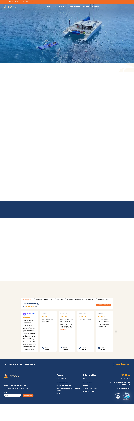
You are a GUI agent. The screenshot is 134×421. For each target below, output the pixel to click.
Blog (58, 418)
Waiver (85, 403)
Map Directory (87, 406)
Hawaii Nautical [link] (125, 413)
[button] (129, 7)
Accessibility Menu (89, 416)
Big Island (62, 7)
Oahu (48, 7)
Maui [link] (91, 141)
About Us (86, 7)
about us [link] (11, 276)
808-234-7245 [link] (125, 403)
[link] (11, 7)
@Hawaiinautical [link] (121, 364)
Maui (54, 7)
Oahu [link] (84, 141)
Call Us (85, 409)
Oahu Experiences (62, 406)
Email (5, 416)
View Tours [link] (19, 102)
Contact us (95, 7)
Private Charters (74, 7)
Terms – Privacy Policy (90, 412)
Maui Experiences (61, 403)
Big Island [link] (100, 141)
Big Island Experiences (63, 409)
